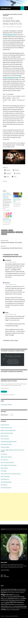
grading (17, 594)
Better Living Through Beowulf (8, 430)
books (7, 592)
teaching (4, 234)
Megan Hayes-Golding (6, 457)
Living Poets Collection (6, 404)
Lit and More (4, 454)
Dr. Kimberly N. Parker (6, 444)
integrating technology (18, 596)
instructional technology (7, 596)
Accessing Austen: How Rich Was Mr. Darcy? (11, 247)
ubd (6, 606)
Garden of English (5, 447)
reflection (12, 602)
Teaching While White (6, 482)
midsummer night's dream (8, 232)
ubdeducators (10, 606)
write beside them (23, 607)
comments (17, 592)
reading (6, 602)
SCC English (4, 471)
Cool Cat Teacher (5, 438)
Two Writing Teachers (6, 487)
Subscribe (4, 391)
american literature (20, 589)
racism (2, 602)
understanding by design (20, 606)
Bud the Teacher (5, 436)
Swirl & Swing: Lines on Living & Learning (10, 473)
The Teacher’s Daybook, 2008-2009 (17, 200)
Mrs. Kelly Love (4, 459)
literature (11, 598)
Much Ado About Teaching (7, 462)
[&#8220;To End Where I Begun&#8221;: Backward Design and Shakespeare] (8, 201)
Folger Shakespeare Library (10, 34)
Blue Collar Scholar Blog (7, 433)
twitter (3, 606)
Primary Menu (26, 8)
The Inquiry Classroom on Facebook (12, 371)
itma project (6, 598)
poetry (24, 598)
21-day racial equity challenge (8, 589)
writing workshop (15, 609)
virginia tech (12, 607)
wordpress (17, 607)
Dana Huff (12, 26)
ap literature (4, 590)
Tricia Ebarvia (4, 485)
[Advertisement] (14, 507)
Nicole (6, 312)
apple (8, 590)
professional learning (7, 600)
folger (10, 230)
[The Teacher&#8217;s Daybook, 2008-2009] (17, 194)
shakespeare (19, 232)
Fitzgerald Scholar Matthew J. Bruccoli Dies (11, 241)
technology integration (19, 604)
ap (25, 589)
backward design (22, 590)
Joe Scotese (8, 260)
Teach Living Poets (5, 476)
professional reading (19, 600)
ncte (16, 598)
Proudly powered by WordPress (11, 616)
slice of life (4, 604)
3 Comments (18, 26)
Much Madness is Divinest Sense (8, 465)
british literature (12, 592)
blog (2, 592)
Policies (2, 616)
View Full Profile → (5, 570)
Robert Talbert (4, 468)
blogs (4, 592)
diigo (3, 594)
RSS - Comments (5, 576)
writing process (8, 609)
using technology (5, 607)
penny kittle (20, 598)
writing (3, 609)
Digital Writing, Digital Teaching (8, 441)
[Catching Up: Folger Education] (7, 214)
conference (22, 592)
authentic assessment (14, 590)
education (4, 230)
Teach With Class (5, 479)
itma (2, 598)
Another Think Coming (6, 427)
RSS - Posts (3, 575)
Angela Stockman (5, 424)
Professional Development (10, 14)
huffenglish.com (6, 8)
